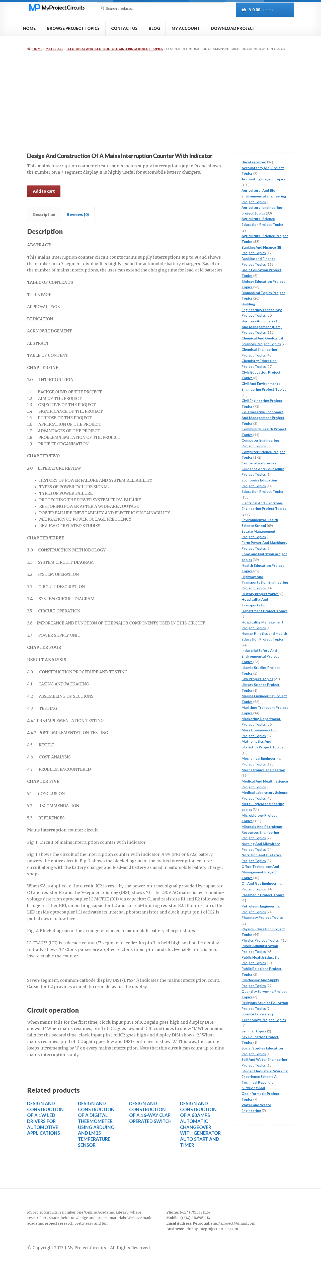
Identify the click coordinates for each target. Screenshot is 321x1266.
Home (37, 49)
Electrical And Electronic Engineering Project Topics (114, 49)
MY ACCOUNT (186, 28)
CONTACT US (124, 28)
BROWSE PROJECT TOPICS (73, 28)
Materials (54, 49)
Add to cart (44, 191)
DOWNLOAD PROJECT (233, 28)
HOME (29, 28)
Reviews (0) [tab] (78, 214)
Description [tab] (44, 214)
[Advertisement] (160, 94)
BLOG (154, 28)
